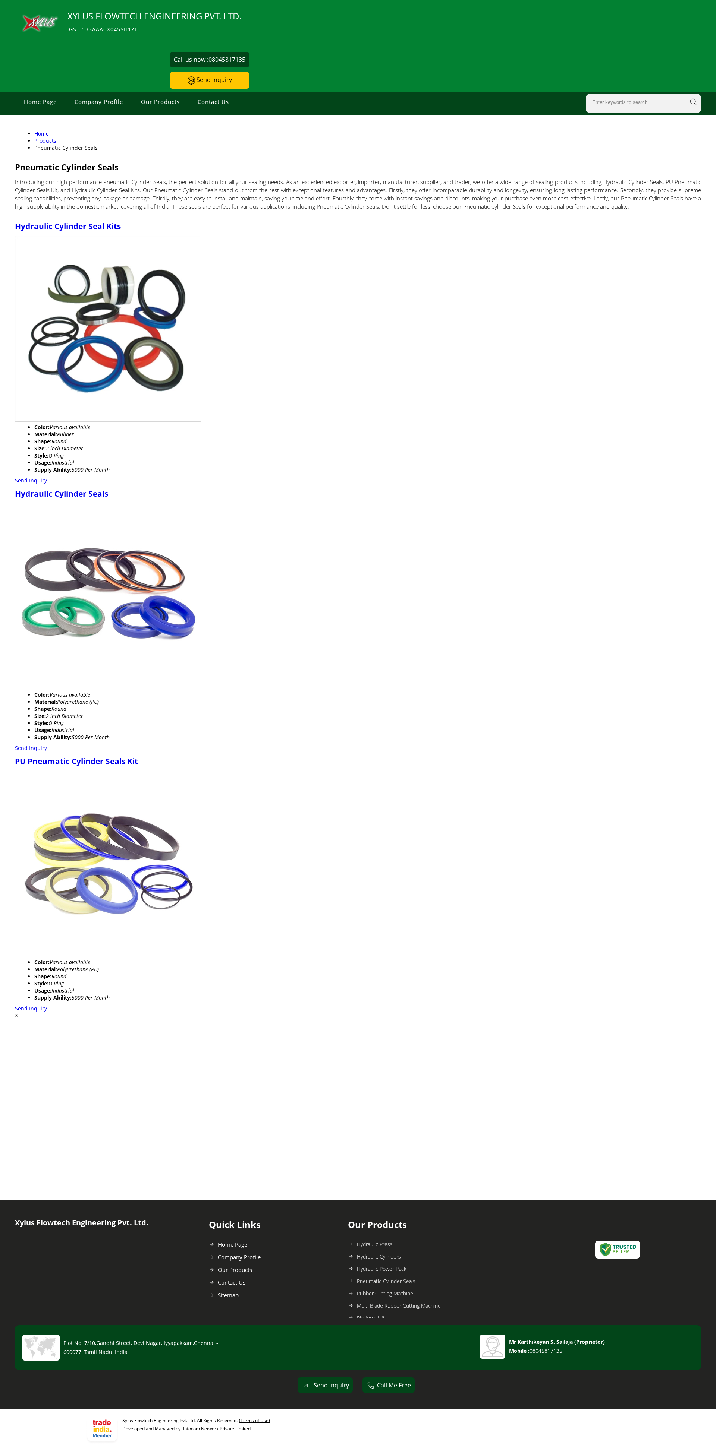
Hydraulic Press (375, 1244)
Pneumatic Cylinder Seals (386, 1281)
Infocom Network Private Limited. (217, 1428)
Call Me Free (394, 1385)
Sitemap (228, 1295)
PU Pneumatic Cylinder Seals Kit (76, 761)
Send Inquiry (213, 80)
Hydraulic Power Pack (381, 1268)
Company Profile (99, 101)
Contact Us (213, 101)
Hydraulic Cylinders (379, 1256)
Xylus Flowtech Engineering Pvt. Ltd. (154, 21)
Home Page (40, 101)
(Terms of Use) (254, 1420)
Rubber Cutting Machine (385, 1293)
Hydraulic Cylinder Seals (61, 493)
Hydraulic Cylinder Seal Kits (68, 226)
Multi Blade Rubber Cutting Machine (399, 1305)
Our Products (160, 101)
